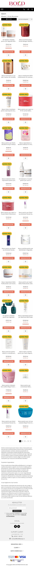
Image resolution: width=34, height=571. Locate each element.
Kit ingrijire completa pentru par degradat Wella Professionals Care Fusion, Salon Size (8, 40)
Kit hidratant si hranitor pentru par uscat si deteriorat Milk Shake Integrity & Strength (25, 179)
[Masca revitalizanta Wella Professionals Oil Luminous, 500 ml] (25, 66)
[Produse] (2, 10)
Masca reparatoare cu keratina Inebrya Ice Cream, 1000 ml (25, 143)
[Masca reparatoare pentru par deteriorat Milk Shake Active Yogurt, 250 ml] (25, 306)
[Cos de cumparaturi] (28, 9)
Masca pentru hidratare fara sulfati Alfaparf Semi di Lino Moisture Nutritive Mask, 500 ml (8, 386)
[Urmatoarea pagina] (30, 441)
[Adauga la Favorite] (8, 55)
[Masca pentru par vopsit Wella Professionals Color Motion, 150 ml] (25, 272)
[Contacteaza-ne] (24, 9)
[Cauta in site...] (32, 9)
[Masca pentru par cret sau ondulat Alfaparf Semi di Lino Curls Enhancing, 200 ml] (25, 412)
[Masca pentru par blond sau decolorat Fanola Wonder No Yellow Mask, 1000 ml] (8, 239)
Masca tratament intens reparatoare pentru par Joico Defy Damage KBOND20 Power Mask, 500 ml (8, 179)
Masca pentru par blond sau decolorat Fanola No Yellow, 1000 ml (8, 422)
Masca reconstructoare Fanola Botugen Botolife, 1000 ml (25, 40)
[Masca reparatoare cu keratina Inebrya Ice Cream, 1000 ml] (25, 133)
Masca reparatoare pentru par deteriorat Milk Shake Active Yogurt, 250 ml (25, 316)
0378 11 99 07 (18, 536)
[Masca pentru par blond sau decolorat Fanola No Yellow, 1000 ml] (8, 412)
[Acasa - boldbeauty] (17, 4)
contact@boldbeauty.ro (18, 539)
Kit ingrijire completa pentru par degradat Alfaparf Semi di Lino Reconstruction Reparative (8, 316)
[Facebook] (15, 526)
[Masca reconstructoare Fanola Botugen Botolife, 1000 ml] (25, 30)
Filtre (10, 19)
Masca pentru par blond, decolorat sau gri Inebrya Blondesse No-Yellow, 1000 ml (8, 143)
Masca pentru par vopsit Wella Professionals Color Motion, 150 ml (26, 282)
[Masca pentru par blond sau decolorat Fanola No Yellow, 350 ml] (25, 203)
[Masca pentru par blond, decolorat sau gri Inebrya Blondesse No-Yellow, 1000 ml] (8, 133)
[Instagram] (18, 526)
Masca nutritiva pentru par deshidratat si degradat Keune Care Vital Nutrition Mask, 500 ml (25, 249)
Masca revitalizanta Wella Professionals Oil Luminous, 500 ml (25, 76)
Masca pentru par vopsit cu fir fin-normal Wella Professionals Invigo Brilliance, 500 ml (25, 110)
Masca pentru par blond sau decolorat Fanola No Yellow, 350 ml (25, 213)
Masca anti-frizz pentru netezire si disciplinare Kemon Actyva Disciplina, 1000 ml (8, 352)
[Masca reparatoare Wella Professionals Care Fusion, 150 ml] (8, 272)
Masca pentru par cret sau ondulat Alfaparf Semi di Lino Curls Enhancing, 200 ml (25, 422)
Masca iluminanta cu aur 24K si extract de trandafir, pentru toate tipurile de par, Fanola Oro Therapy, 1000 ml (8, 76)
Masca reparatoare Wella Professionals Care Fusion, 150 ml (8, 282)
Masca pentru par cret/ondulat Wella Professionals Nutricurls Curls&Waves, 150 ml (25, 386)
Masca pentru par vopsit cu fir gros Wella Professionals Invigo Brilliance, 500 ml (8, 213)
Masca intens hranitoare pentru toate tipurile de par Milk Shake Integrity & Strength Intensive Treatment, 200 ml (8, 110)
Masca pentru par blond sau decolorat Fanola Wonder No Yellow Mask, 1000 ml (8, 249)
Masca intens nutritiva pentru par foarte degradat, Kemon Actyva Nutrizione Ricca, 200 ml (25, 352)
